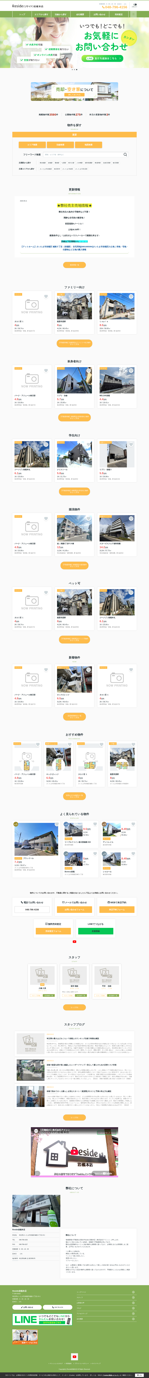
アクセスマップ (82, 1313)
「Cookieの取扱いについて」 (111, 1375)
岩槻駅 (50, 163)
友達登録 (96, 931)
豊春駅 (57, 163)
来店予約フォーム (117, 909)
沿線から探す (61, 14)
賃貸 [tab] (74, 134)
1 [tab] (72, 69)
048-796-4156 (32, 909)
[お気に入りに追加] (46, 296)
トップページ (81, 1292)
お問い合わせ (99, 14)
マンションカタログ (56, 1363)
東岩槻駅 (43, 163)
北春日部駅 (107, 163)
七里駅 (64, 163)
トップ (22, 14)
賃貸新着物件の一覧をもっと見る (74, 716)
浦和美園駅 (88, 163)
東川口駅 (71, 163)
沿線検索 (60, 145)
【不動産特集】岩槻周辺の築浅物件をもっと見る (74, 565)
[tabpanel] (74, 42)
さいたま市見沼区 (81, 169)
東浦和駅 (98, 163)
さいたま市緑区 (67, 169)
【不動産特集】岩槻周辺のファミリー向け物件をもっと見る (74, 343)
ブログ (79, 1308)
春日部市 (57, 169)
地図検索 (88, 145)
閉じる (139, 1375)
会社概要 (80, 14)
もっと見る (74, 1007)
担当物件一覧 (49, 995)
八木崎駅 (80, 163)
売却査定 (119, 14)
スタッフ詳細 (36, 995)
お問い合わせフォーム (74, 909)
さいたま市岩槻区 (46, 169)
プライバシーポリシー (82, 1363)
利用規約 (69, 1363)
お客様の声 (80, 1303)
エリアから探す (41, 14)
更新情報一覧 (74, 265)
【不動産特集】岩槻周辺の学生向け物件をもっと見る (74, 491)
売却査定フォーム (53, 931)
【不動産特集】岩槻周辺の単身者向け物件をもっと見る (74, 417)
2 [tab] (74, 69)
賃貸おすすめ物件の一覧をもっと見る (74, 796)
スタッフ (80, 1297)
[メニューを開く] (133, 14)
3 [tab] (76, 69)
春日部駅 (116, 163)
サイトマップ (96, 1363)
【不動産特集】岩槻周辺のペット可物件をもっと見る (74, 639)
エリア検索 (32, 145)
